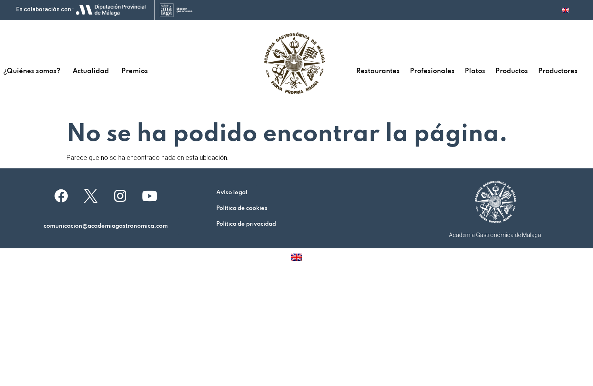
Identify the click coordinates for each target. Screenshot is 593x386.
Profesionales (432, 71)
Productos (511, 71)
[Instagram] (120, 196)
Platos (475, 71)
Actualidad (91, 71)
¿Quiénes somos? (31, 71)
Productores (558, 71)
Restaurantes (378, 71)
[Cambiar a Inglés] (565, 10)
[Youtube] (149, 196)
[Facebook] (61, 196)
